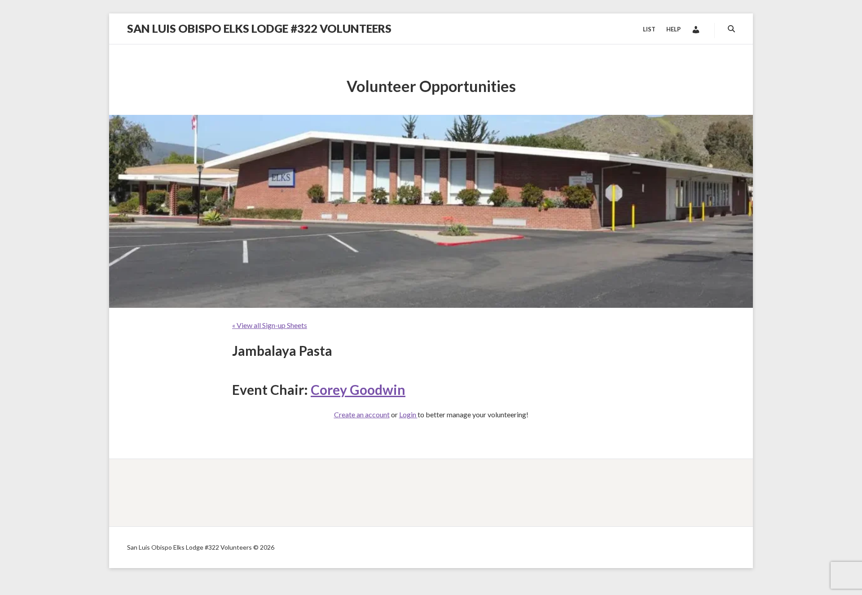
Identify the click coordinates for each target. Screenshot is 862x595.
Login (408, 414)
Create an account (362, 414)
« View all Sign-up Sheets (269, 325)
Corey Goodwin (358, 389)
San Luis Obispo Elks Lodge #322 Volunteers (259, 28)
